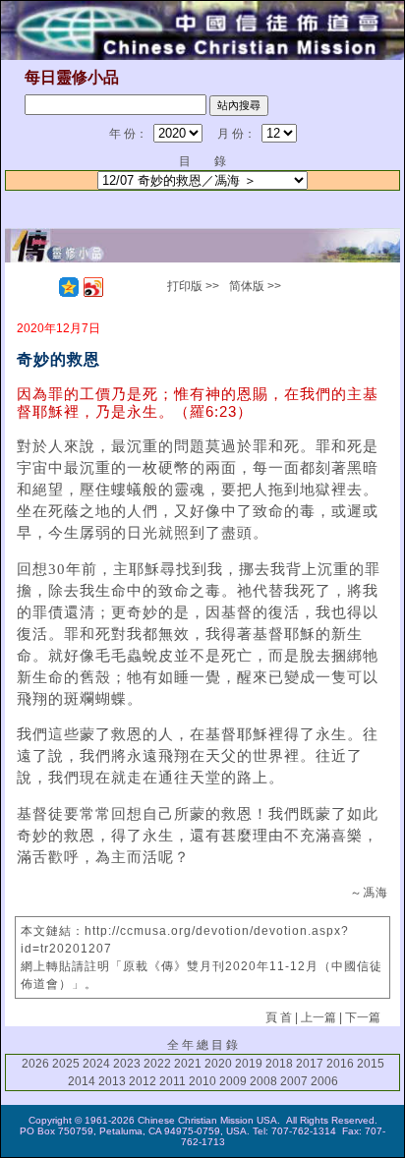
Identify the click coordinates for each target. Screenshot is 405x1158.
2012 (142, 1081)
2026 (35, 1064)
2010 (202, 1081)
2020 (218, 1064)
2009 (233, 1081)
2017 (309, 1064)
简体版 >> (255, 286)
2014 (81, 1081)
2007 (294, 1081)
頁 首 (278, 1017)
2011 (172, 1081)
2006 (324, 1081)
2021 (188, 1064)
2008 (263, 1081)
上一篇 (318, 1017)
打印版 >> (193, 286)
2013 (112, 1081)
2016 (340, 1064)
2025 (66, 1064)
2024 (96, 1064)
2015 (370, 1064)
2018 (279, 1064)
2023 (127, 1064)
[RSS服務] (44, 287)
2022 (157, 1064)
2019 (248, 1064)
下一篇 (362, 1017)
